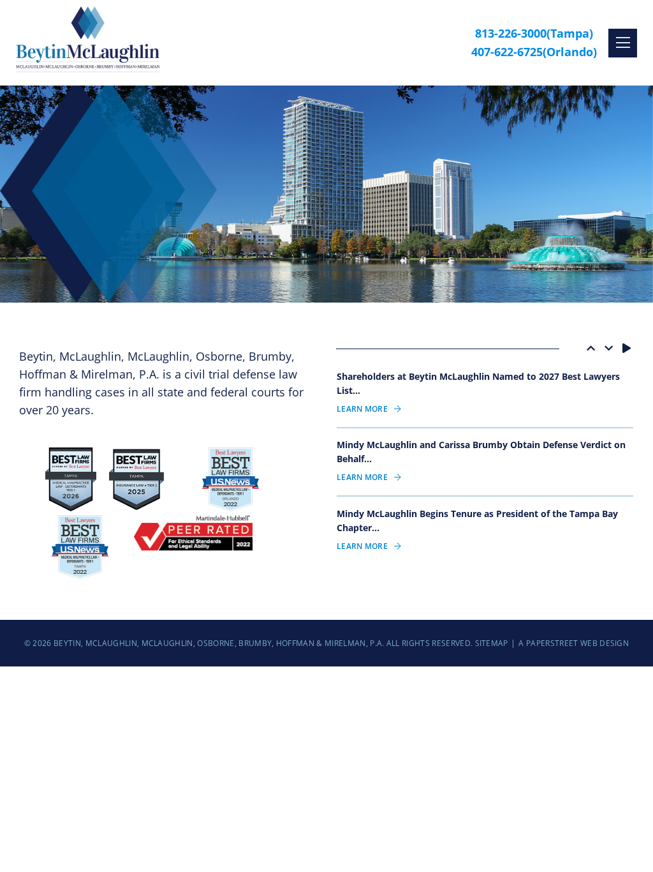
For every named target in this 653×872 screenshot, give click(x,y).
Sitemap (491, 643)
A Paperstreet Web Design (573, 643)
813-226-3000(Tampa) (534, 33)
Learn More (362, 408)
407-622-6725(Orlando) (534, 51)
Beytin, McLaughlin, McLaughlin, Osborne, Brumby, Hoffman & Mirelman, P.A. (219, 643)
